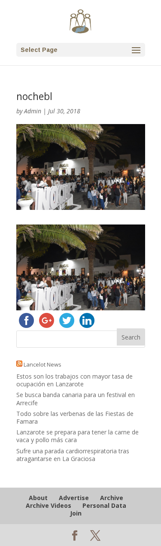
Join (76, 513)
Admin (32, 111)
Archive (111, 498)
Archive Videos (48, 505)
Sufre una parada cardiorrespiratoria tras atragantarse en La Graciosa (72, 455)
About (38, 498)
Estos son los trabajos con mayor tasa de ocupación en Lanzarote (74, 380)
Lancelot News (42, 364)
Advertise (74, 498)
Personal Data (104, 505)
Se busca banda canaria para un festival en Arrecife (75, 398)
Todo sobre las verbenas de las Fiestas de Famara (75, 417)
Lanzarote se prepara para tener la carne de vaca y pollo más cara (77, 436)
